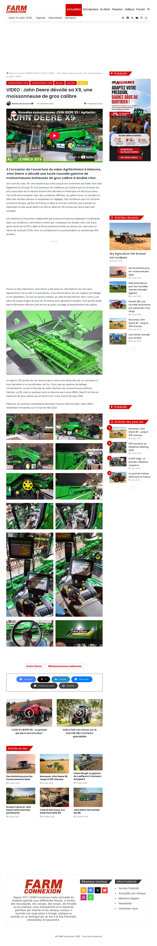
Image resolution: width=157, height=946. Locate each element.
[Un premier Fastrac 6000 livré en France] (117, 477)
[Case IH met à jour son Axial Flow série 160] (54, 797)
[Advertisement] (78, 45)
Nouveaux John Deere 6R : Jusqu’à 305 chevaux (54, 778)
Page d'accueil (15, 73)
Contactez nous (128, 908)
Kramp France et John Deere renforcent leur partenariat (18, 809)
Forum (140, 9)
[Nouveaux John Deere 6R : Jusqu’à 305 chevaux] (54, 763)
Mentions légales (129, 898)
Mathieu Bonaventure (21, 103)
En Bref (105, 9)
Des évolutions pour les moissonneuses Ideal (19, 778)
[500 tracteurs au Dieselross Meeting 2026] (117, 447)
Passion (117, 9)
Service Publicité (129, 888)
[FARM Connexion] (16, 9)
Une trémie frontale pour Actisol (139, 336)
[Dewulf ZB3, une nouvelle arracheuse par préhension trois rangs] (117, 304)
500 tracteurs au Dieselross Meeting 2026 (139, 447)
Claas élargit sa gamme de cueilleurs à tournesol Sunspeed (87, 776)
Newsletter (55, 17)
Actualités (74, 9)
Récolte (59, 83)
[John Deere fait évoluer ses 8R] (88, 797)
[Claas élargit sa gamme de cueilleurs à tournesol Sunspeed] (88, 762)
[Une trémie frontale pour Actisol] (117, 338)
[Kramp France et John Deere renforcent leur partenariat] (20, 796)
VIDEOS (82, 83)
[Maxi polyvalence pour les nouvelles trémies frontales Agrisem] (117, 287)
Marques (70, 17)
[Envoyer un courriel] (32, 103)
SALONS (71, 83)
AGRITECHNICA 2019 (36, 73)
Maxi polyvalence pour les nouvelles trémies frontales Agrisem (138, 288)
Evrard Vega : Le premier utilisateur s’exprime (138, 462)
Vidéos (129, 9)
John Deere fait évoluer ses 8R (87, 811)
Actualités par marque (132, 893)
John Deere (35, 666)
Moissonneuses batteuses (66, 666)
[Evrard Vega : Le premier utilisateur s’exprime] (117, 461)
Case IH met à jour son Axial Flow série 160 (52, 811)
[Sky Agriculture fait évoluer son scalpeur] (130, 236)
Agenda (41, 17)
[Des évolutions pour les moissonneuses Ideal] (20, 763)
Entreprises (90, 9)
